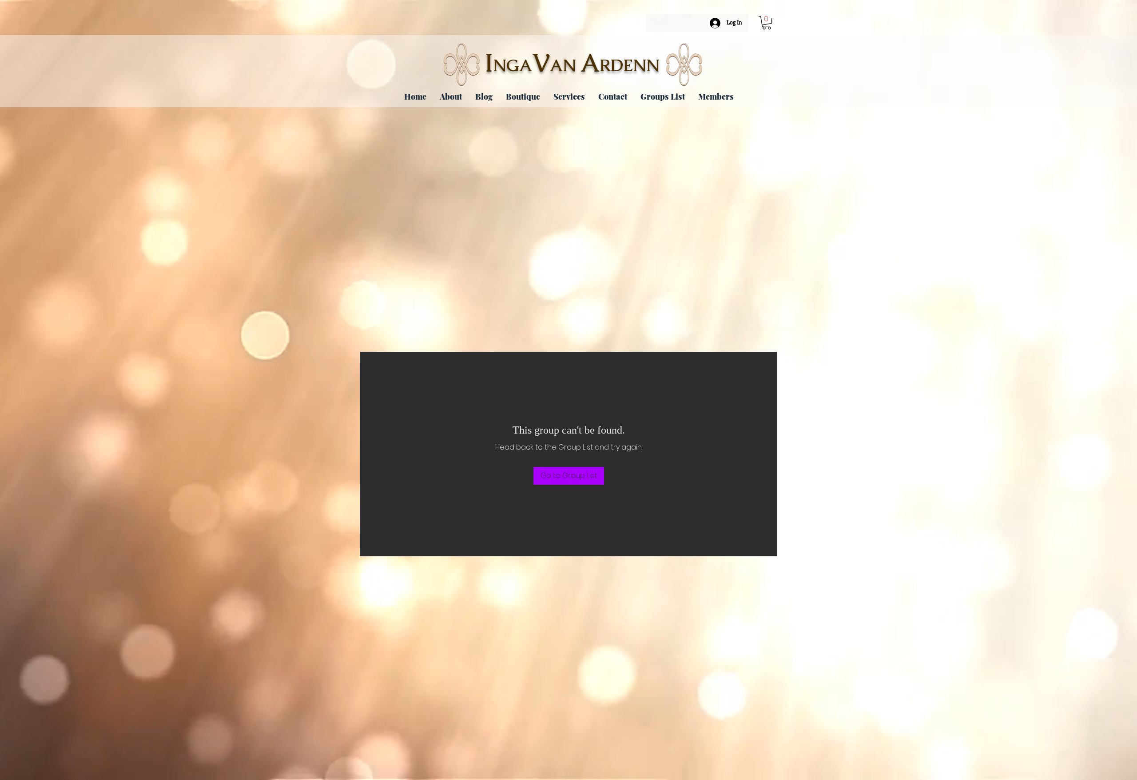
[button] (767, 22)
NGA (512, 65)
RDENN (630, 65)
